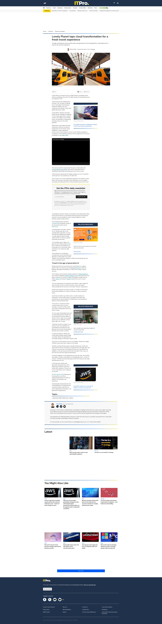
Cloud (54, 8)
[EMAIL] (64, 406)
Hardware (60, 8)
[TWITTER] (58, 406)
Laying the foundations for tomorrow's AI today (111, 10)
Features (93, 49)
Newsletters (104, 609)
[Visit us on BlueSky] (59, 599)
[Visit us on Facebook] (44, 599)
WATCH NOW (77, 251)
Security (75, 8)
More (95, 8)
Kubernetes (55, 226)
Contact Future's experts (49, 607)
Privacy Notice (63, 202)
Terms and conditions (107, 607)
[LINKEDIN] (61, 406)
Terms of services (71, 201)
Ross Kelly (74, 49)
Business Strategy (60, 31)
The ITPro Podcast (93, 10)
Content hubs (82, 8)
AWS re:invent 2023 (58, 374)
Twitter (92, 422)
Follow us (80, 91)
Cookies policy (85, 609)
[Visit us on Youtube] (54, 599)
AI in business (72, 10)
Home (44, 31)
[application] (71, 151)
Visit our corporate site (90, 585)
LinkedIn (98, 422)
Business (48, 8)
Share (55, 91)
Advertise (90, 8)
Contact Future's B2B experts (89, 612)
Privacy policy (46, 609)
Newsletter (87, 91)
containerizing (55, 223)
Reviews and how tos (82, 10)
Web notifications (67, 609)
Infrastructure (67, 8)
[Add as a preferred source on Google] (47, 589)
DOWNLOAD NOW (78, 332)
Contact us (85, 607)
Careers (64, 612)
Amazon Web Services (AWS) (63, 398)
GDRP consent (46, 612)
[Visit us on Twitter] (49, 599)
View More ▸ (81, 570)
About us (65, 607)
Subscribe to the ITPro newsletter (60, 10)
